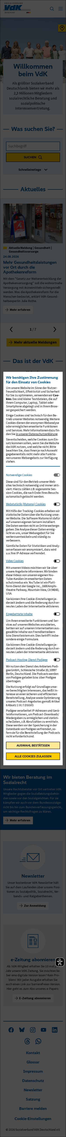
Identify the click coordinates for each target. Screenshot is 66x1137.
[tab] (30, 475)
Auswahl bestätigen (33, 745)
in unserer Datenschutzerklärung (37, 434)
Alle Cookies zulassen (33, 756)
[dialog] (33, 568)
